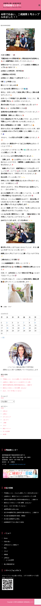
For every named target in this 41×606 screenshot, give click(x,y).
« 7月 (2, 337)
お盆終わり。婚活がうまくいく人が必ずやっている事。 (17, 382)
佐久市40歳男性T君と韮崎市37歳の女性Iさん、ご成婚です (21, 512)
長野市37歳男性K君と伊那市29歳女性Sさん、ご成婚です (17, 385)
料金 (5, 548)
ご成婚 (5, 306)
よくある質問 (10, 560)
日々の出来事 (6, 431)
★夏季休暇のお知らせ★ (11, 509)
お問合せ (6, 558)
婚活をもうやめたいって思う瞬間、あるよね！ (15, 388)
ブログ (9, 306)
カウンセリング (7, 416)
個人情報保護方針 (9, 564)
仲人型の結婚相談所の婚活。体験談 (14, 516)
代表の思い (7, 541)
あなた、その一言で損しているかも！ (12, 390)
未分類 (4, 434)
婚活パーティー (7, 428)
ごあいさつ (5, 419)
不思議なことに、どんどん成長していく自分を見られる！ (18, 379)
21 (24, 328)
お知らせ (5, 411)
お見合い (5, 414)
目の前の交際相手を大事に (12, 519)
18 (7, 328)
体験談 (6, 554)
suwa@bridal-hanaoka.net (17, 464)
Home (6, 538)
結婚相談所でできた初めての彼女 (14, 522)
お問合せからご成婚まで (11, 545)
